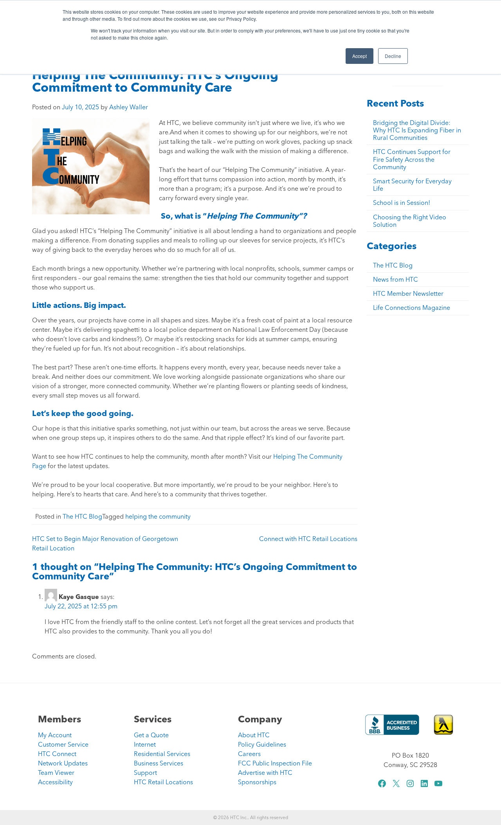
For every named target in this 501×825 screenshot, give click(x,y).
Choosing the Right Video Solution (409, 220)
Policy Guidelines (262, 744)
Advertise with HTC (265, 772)
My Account (55, 735)
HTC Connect (57, 754)
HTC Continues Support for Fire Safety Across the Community (412, 159)
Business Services (158, 763)
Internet (145, 744)
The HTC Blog (82, 516)
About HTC (254, 735)
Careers (249, 754)
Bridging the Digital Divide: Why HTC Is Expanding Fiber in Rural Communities (417, 130)
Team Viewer (56, 772)
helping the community (158, 516)
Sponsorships (257, 782)
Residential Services (162, 754)
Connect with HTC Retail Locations (308, 539)
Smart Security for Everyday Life (412, 184)
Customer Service (63, 744)
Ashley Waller (128, 107)
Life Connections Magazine (411, 307)
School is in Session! (401, 202)
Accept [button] (359, 55)
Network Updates (63, 763)
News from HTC (395, 279)
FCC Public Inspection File (275, 763)
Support (145, 772)
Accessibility (55, 782)
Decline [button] (393, 55)
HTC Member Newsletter (408, 293)
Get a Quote (151, 735)
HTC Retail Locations (163, 782)
